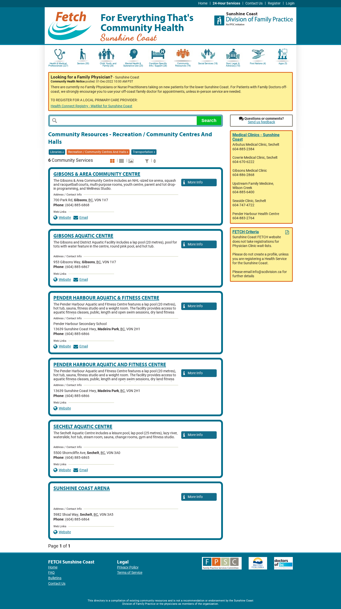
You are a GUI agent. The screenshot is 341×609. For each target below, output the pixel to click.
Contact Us (254, 3)
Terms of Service (129, 572)
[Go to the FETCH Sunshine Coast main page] (70, 24)
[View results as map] (131, 161)
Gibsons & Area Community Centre (96, 174)
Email (83, 218)
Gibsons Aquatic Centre (83, 235)
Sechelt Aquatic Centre (82, 426)
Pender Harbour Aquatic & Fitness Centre (106, 297)
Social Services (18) (208, 63)
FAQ (51, 572)
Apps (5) (283, 63)
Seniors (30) (83, 63)
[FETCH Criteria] (287, 232)
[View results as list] (122, 161)
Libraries (57, 152)
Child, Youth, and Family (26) (108, 64)
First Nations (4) (258, 63)
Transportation (144, 152)
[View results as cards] (113, 161)
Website (65, 218)
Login (290, 3)
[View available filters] (147, 161)
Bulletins (54, 578)
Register (274, 3)
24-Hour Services (226, 3)
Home (202, 3)
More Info (194, 182)
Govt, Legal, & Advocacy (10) (233, 64)
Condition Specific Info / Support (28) (158, 64)
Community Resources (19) (183, 64)
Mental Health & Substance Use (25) (133, 64)
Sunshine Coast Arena (81, 488)
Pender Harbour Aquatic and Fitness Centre (109, 364)
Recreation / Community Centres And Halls (98, 152)
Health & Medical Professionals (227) (58, 64)
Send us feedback (261, 122)
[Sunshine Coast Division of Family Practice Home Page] (253, 19)
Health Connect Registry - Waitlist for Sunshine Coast (91, 106)
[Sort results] (155, 161)
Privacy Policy (128, 567)
